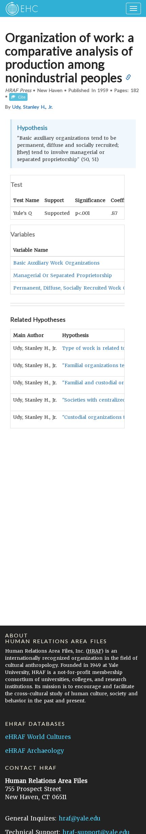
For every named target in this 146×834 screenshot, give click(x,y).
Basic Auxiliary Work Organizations (56, 263)
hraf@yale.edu (80, 818)
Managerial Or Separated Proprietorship (62, 275)
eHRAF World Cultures (38, 737)
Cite (20, 96)
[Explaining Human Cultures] (19, 8)
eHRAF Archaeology (34, 750)
